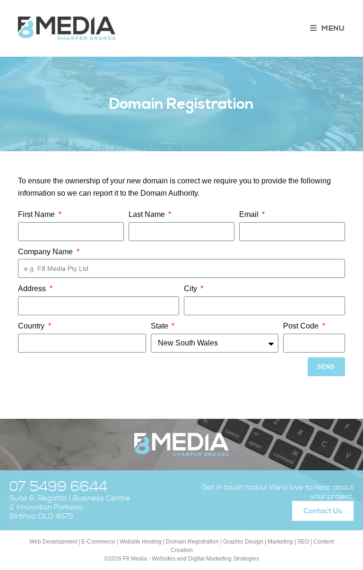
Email (249, 214)
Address (33, 289)
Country (32, 326)
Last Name (148, 214)
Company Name (46, 252)
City (191, 289)
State (160, 326)
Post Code (301, 326)
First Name (37, 214)
